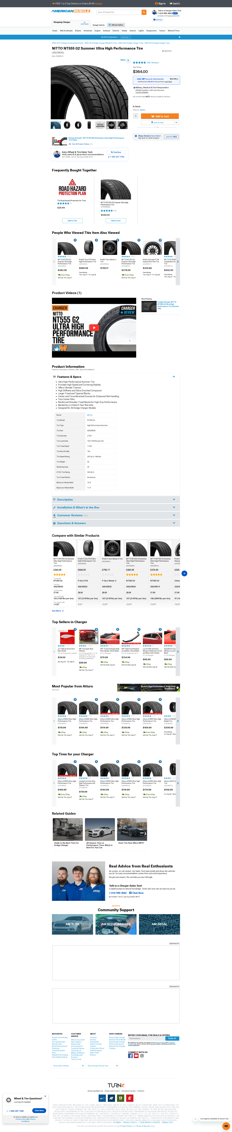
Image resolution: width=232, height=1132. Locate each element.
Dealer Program (96, 1051)
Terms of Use (76, 1059)
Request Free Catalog (60, 1055)
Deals (54, 31)
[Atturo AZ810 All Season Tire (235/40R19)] (173, 769)
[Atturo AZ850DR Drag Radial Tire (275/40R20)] (173, 707)
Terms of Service (143, 1126)
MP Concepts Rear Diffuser (88, 653)
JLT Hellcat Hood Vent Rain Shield (67, 651)
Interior (133, 31)
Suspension (151, 31)
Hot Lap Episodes (58, 1042)
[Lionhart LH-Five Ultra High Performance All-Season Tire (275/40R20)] (88, 769)
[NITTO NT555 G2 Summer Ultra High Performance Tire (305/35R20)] (67, 247)
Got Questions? (77, 1046)
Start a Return (76, 1042)
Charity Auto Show (97, 1048)
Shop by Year (57, 1044)
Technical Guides (58, 1051)
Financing (55, 1048)
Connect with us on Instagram (142, 1055)
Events (54, 1040)
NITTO (89, 415)
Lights (141, 31)
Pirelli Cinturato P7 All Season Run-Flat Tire (151, 262)
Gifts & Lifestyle (66, 31)
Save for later (158, 123)
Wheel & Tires (174, 31)
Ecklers (141, 1091)
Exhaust (106, 31)
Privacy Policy (21, 1119)
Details (98, 3)
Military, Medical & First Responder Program (77, 1055)
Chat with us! (76, 1051)
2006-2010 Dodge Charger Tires (130, 43)
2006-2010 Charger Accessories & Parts (67, 43)
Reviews (93, 1055)
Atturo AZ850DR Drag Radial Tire (172, 721)
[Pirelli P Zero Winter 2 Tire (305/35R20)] (110, 247)
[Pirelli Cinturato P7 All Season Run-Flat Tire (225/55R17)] (152, 247)
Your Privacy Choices (150, 1122)
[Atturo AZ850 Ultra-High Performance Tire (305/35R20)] (152, 707)
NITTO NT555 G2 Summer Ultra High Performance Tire (65, 263)
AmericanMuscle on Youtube (136, 1055)
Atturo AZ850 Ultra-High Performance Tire (67, 721)
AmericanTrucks (112, 1091)
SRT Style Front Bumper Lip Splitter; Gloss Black (130, 651)
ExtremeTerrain (129, 1091)
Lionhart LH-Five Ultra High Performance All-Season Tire (87, 784)
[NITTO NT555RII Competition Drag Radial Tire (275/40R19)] (173, 247)
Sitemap (117, 1122)
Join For (171, 137)
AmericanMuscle (95, 1091)
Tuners (162, 31)
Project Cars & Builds (60, 1037)
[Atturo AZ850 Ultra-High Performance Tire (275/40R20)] (88, 707)
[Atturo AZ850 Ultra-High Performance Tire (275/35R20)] (131, 707)
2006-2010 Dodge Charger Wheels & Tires (101, 43)
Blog (53, 1053)
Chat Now (39, 1110)
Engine (98, 31)
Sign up (172, 1038)
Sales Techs (94, 1053)
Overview (93, 1037)
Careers (93, 1046)
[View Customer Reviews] (139, 62)
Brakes (78, 31)
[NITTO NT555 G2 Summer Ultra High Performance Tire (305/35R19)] (131, 247)
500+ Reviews (153, 63)
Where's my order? (78, 1040)
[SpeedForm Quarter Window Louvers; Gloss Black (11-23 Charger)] (173, 637)
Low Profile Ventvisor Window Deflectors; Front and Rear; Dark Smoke (152, 652)
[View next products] (178, 261)
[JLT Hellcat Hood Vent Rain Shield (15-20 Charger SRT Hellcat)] (67, 637)
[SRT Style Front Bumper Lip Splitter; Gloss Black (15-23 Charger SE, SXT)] (131, 637)
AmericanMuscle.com (71, 11)
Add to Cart (162, 116)
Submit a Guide (96, 1044)
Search (144, 12)
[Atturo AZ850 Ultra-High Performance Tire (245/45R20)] (67, 707)
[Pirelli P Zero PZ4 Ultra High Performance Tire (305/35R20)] (88, 247)
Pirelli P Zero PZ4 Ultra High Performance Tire (87, 262)
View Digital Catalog (59, 1057)
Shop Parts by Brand (59, 1046)
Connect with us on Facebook (130, 1055)
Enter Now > (125, 37)
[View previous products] (54, 261)
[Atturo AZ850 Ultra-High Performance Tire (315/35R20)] (152, 769)
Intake (124, 31)
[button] (158, 20)
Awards (93, 1040)
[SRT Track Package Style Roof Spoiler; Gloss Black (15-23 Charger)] (110, 637)
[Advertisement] (116, 963)
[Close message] (179, 37)
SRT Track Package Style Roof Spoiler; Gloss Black (109, 651)
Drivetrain (88, 31)
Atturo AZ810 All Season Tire (173, 783)
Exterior (116, 31)
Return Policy (76, 1044)
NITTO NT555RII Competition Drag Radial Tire (173, 263)
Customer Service (77, 1048)
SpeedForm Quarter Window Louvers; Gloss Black (173, 652)
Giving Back (94, 1042)
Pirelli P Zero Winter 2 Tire (108, 262)
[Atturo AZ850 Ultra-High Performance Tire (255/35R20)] (110, 707)
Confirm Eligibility (142, 92)
